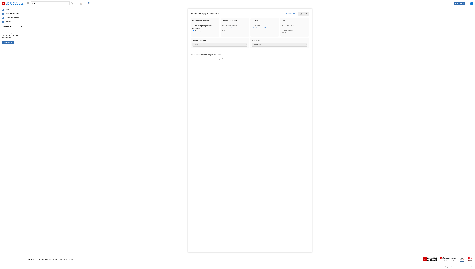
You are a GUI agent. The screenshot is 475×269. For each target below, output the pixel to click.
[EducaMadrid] (448, 260)
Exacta (224, 30)
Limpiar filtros (291, 14)
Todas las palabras (229, 28)
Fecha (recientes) (288, 25)
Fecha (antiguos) (288, 28)
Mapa (448, 267)
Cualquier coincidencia (230, 25)
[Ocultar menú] (28, 3)
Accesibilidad (437, 267)
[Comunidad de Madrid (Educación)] (430, 260)
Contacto (469, 267)
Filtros (305, 14)
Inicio (7, 10)
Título (284, 33)
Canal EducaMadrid (12, 14)
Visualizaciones (287, 30)
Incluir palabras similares (204, 31)
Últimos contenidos (12, 18)
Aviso (459, 267)
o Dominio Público (260, 28)
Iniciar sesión (459, 3)
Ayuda (70, 259)
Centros (8, 22)
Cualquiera (256, 25)
